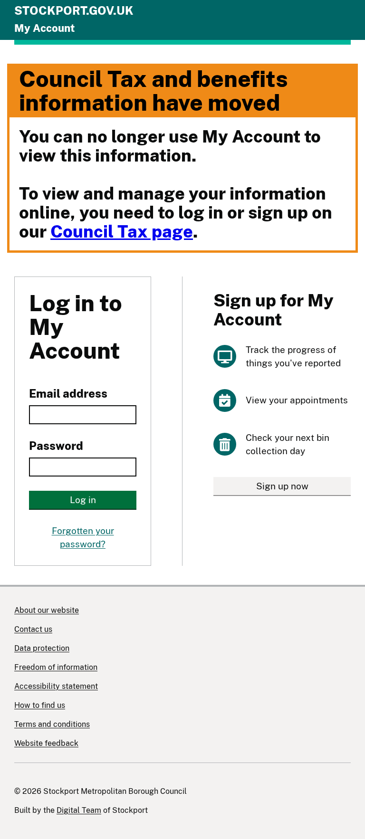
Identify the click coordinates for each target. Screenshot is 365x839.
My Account (44, 28)
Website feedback (46, 743)
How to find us (39, 705)
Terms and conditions (52, 724)
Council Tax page (121, 231)
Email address (68, 393)
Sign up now (282, 486)
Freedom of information (55, 667)
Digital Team (79, 810)
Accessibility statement (56, 686)
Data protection (41, 648)
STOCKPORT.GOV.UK (74, 10)
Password (56, 445)
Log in (83, 500)
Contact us (33, 629)
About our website (46, 610)
